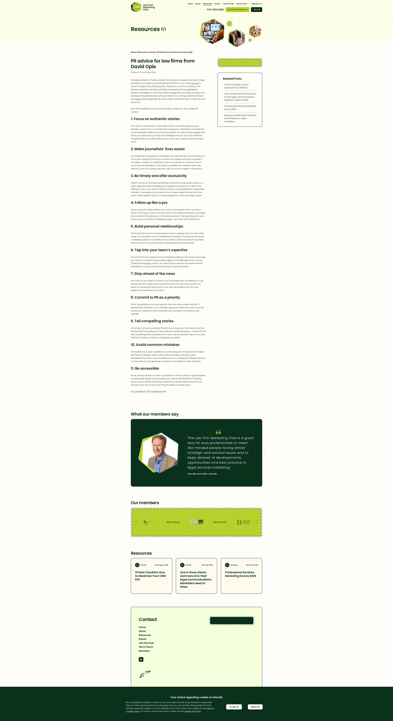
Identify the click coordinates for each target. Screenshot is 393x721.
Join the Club (228, 4)
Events (217, 4)
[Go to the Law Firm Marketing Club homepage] (143, 7)
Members (144, 651)
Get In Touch (242, 4)
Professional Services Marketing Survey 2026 (240, 108)
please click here (193, 711)
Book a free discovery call (237, 10)
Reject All (255, 707)
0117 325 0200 (215, 9)
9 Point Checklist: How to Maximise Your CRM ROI (236, 86)
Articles (152, 52)
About (197, 4)
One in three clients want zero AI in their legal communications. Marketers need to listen (240, 96)
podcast (195, 83)
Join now (256, 10)
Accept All (234, 707)
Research (234, 565)
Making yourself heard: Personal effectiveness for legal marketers (240, 118)
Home (190, 4)
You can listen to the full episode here (148, 391)
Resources (207, 4)
